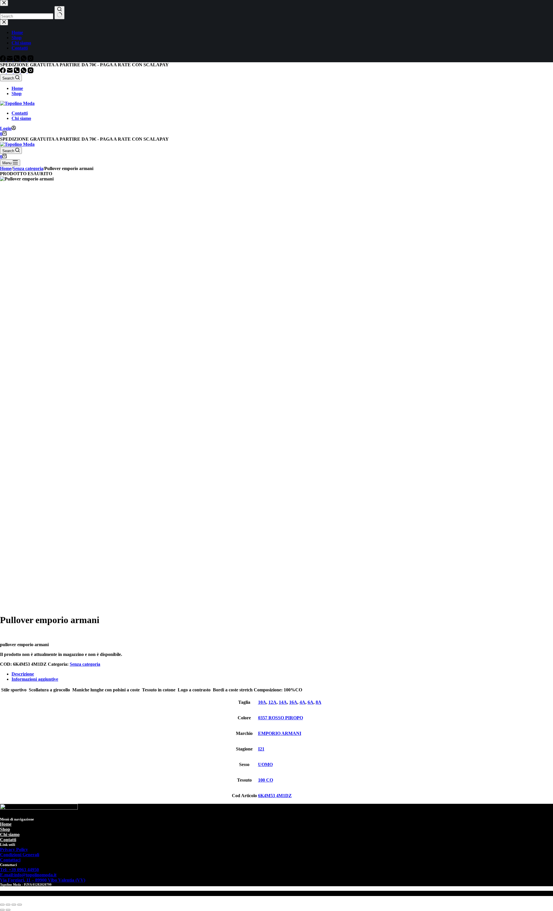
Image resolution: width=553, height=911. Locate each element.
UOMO (265, 764)
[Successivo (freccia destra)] (8, 910)
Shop (17, 93)
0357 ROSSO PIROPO (280, 717)
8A (318, 702)
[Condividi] (14, 905)
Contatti (20, 113)
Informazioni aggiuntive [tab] (35, 679)
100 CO (265, 780)
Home (17, 88)
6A (310, 702)
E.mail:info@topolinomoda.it (28, 874)
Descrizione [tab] (23, 674)
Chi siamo (21, 118)
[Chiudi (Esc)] (19, 905)
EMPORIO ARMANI (279, 733)
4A (302, 702)
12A (272, 702)
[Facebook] (3, 71)
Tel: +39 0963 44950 (19, 869)
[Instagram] (30, 71)
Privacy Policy (14, 849)
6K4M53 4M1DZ (275, 795)
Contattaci (10, 859)
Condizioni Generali (19, 854)
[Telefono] (17, 71)
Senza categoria (85, 664)
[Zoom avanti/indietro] (2, 905)
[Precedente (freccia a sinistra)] (2, 910)
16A (293, 702)
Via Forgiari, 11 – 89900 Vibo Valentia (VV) (42, 880)
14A (283, 702)
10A (262, 702)
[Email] (10, 71)
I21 (261, 748)
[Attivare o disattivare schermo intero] (8, 905)
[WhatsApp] (24, 71)
